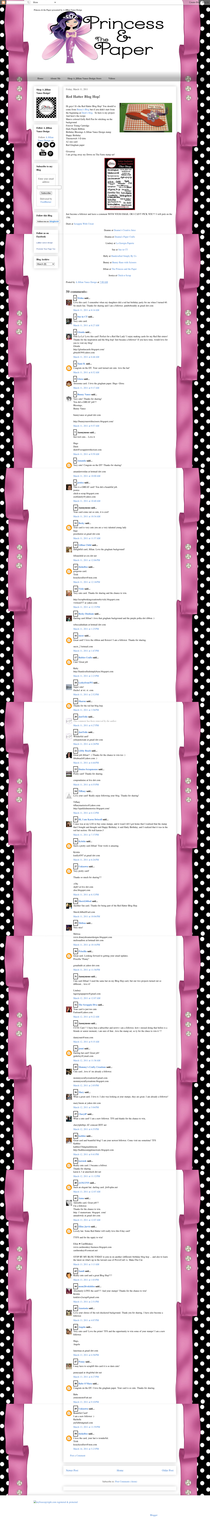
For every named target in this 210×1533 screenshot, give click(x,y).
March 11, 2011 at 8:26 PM (86, 859)
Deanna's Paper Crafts (125, 236)
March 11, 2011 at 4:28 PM (86, 743)
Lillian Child (85, 545)
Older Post (168, 1470)
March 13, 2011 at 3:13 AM (86, 1264)
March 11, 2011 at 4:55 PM (86, 784)
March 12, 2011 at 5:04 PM (86, 1107)
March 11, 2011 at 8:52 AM (86, 372)
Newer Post (72, 1470)
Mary (81, 1092)
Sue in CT (123, 249)
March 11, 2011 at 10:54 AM (86, 516)
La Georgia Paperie (125, 243)
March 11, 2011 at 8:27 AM (86, 325)
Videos (111, 78)
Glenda (81, 332)
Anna (81, 1198)
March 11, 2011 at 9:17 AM (86, 387)
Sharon (82, 701)
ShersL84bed (85, 901)
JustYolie (83, 716)
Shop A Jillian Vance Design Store (84, 78)
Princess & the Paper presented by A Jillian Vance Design (58, 10)
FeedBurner (46, 201)
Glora (80, 379)
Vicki (81, 588)
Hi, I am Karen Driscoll (90, 819)
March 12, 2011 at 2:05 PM (86, 1085)
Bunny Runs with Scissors (124, 262)
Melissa (82, 923)
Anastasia (83, 1308)
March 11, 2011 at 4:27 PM (86, 725)
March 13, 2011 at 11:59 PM (86, 1426)
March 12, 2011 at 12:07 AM (86, 998)
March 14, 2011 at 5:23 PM (86, 1448)
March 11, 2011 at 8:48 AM (86, 356)
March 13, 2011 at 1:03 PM (86, 1279)
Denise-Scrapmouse (88, 769)
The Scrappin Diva (88, 1004)
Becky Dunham (86, 613)
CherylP (83, 1114)
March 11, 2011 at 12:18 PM (86, 582)
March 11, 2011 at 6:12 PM (86, 812)
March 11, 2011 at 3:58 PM (86, 709)
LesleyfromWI (86, 682)
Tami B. (81, 363)
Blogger (153, 1515)
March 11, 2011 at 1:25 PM (86, 628)
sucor (81, 635)
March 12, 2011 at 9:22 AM (86, 1016)
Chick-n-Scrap (124, 275)
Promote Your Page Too (45, 249)
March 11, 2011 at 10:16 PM (86, 944)
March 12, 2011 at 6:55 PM (86, 1129)
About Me (55, 78)
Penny (82, 1361)
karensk (82, 1161)
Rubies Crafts (85, 657)
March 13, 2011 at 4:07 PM (86, 1320)
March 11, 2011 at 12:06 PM (86, 560)
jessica (80, 482)
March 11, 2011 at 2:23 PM (86, 675)
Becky (81, 523)
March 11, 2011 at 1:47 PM (86, 650)
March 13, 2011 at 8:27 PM (86, 1376)
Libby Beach (85, 750)
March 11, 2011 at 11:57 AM (86, 538)
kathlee (82, 1136)
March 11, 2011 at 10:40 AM (86, 500)
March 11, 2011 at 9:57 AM (86, 425)
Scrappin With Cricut (84, 223)
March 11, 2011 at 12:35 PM (86, 606)
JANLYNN (84, 1182)
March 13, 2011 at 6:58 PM (86, 1354)
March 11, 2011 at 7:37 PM (86, 834)
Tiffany (82, 791)
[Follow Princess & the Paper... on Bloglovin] (48, 222)
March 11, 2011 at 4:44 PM (86, 762)
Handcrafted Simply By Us (123, 255)
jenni (81, 1048)
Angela (82, 1327)
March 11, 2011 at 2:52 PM (86, 694)
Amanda (81, 460)
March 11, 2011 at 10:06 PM (86, 916)
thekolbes (83, 567)
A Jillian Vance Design (45, 139)
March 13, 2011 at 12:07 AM (86, 1191)
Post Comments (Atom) (126, 1481)
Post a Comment (77, 1455)
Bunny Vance (84, 394)
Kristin (82, 841)
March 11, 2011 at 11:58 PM (86, 969)
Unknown (83, 866)
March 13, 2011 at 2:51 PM (86, 1301)
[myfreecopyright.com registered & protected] (56, 1502)
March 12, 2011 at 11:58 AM (86, 1060)
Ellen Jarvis (84, 1226)
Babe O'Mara (85, 1383)
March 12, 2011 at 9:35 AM (86, 1041)
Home (40, 78)
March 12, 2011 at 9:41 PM (86, 1154)
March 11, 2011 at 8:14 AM (86, 310)
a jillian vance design (44, 243)
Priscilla (83, 951)
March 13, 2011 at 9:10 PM (86, 1401)
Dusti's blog (87, 112)
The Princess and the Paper (124, 268)
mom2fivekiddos (87, 1286)
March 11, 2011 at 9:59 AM (86, 454)
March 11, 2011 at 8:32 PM (86, 894)
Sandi (81, 1271)
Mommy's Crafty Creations (92, 1067)
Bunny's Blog (83, 109)
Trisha (80, 298)
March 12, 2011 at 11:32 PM (86, 1176)
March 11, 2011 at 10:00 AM (86, 475)
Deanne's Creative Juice (125, 230)
